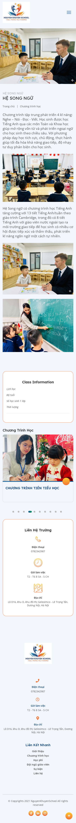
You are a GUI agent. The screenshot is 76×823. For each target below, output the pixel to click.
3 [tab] (24, 512)
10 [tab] (61, 512)
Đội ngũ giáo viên (38, 764)
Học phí (38, 760)
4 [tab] (30, 512)
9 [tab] (56, 512)
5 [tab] (34, 512)
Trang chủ (9, 106)
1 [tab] (13, 512)
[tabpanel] (38, 468)
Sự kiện (38, 769)
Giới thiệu (38, 751)
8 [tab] (50, 512)
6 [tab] (40, 512)
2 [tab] (18, 512)
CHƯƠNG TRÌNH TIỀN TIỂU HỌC (32, 488)
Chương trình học (38, 755)
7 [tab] (45, 512)
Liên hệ (38, 773)
